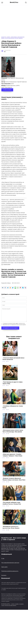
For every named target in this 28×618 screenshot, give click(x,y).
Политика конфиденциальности (9, 571)
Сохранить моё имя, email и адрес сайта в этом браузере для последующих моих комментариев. (14, 324)
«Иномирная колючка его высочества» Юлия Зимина (11, 527)
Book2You (14, 2)
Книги (8, 37)
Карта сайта (4, 567)
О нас (2, 558)
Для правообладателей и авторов (10, 562)
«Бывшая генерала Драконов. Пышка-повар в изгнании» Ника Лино (14, 479)
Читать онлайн (7, 89)
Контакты (3, 575)
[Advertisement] (14, 22)
